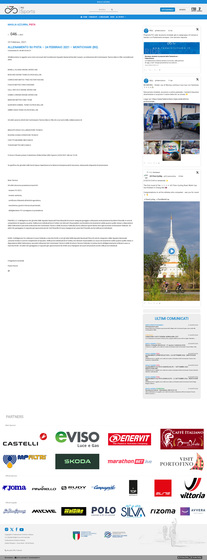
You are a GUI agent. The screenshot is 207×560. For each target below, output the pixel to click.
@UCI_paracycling (170, 176)
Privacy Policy (184, 557)
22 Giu (170, 30)
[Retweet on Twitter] (147, 172)
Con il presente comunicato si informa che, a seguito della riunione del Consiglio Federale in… (170, 338)
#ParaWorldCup (162, 199)
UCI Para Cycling (156, 176)
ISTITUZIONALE (167, 10)
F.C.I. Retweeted (154, 172)
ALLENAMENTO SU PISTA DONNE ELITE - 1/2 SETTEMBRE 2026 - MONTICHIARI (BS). (171, 379)
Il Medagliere (104, 17)
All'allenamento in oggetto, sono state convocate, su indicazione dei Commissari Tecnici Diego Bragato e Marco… (170, 382)
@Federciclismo (160, 30)
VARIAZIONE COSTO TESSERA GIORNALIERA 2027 (162, 337)
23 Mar (181, 176)
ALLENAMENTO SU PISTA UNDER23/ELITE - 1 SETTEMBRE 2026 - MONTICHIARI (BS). (167, 367)
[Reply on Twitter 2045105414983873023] (145, 163)
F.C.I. (151, 30)
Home (85, 17)
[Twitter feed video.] (172, 251)
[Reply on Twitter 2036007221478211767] (145, 303)
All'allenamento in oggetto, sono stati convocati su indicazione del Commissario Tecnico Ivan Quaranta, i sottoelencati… (170, 359)
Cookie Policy (197, 557)
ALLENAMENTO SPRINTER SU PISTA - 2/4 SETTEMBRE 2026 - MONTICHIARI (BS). (170, 356)
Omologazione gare (151, 326)
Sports (121, 17)
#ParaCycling (149, 199)
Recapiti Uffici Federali (14, 550)
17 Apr (170, 80)
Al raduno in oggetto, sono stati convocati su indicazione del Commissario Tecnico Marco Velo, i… (171, 347)
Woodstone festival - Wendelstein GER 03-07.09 (161, 390)
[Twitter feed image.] (172, 121)
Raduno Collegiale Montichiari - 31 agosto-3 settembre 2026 (165, 345)
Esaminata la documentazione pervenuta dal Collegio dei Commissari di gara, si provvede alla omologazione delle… (170, 329)
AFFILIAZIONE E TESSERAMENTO (28, 558)
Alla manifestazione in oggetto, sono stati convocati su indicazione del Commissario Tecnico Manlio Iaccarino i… (170, 392)
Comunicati (93, 17)
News (112, 17)
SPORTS (182, 10)
